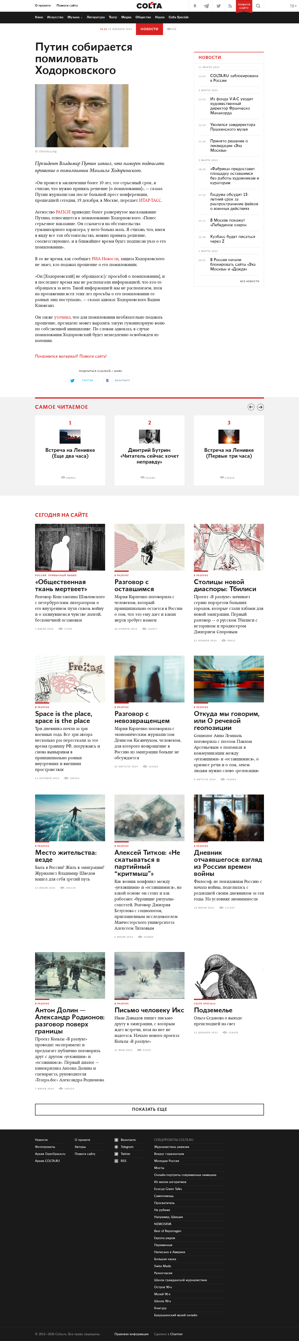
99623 (231, 641)
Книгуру (160, 1308)
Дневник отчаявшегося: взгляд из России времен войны (228, 863)
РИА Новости (105, 259)
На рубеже (162, 1210)
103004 (231, 779)
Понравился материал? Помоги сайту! (71, 356)
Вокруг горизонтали (169, 1154)
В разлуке (121, 575)
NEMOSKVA (162, 1224)
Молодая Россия (166, 1161)
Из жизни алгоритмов (170, 1182)
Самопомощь (164, 1196)
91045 (147, 1050)
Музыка (73, 17)
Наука (159, 17)
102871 (153, 629)
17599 (68, 629)
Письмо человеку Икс (149, 1010)
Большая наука (165, 1259)
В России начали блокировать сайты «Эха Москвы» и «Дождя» (233, 264)
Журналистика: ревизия (171, 1147)
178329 (230, 478)
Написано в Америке (169, 1252)
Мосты (159, 1168)
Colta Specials (179, 17)
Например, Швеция (168, 1217)
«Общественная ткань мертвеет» (61, 586)
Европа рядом (164, 1238)
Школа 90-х (162, 1301)
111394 (230, 908)
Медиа (126, 17)
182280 (150, 478)
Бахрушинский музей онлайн (175, 1315)
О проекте (43, 5)
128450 (233, 1033)
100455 (75, 778)
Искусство (55, 17)
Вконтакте (128, 1140)
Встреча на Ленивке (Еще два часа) (70, 453)
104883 (148, 937)
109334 (69, 1089)
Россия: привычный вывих (56, 575)
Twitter (125, 1154)
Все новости (249, 281)
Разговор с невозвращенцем (142, 718)
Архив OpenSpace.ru (50, 1154)
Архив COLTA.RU (47, 1161)
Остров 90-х (163, 1287)
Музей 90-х (162, 1294)
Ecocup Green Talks (168, 1189)
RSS (123, 1161)
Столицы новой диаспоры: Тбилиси (225, 586)
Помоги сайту (67, 5)
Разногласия (163, 1273)
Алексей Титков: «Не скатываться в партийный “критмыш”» (147, 863)
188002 (71, 478)
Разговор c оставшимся (134, 586)
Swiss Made (162, 1266)
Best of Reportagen (167, 1231)
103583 (153, 767)
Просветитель (164, 1203)
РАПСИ (63, 212)
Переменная (163, 1245)
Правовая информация (131, 1334)
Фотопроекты (45, 1147)
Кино (39, 17)
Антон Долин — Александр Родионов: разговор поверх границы (70, 1021)
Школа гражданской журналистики (180, 1280)
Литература (96, 17)
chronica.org (48, 151)
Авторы (80, 1147)
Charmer (176, 1334)
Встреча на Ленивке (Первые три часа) (229, 453)
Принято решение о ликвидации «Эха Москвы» (229, 146)
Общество (143, 17)
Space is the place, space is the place (63, 718)
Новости (149, 29)
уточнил (62, 318)
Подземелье (213, 1010)
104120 (71, 888)
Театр (113, 17)
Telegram (127, 1147)
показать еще (149, 1109)
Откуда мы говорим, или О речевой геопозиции (227, 721)
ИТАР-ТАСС (150, 201)
